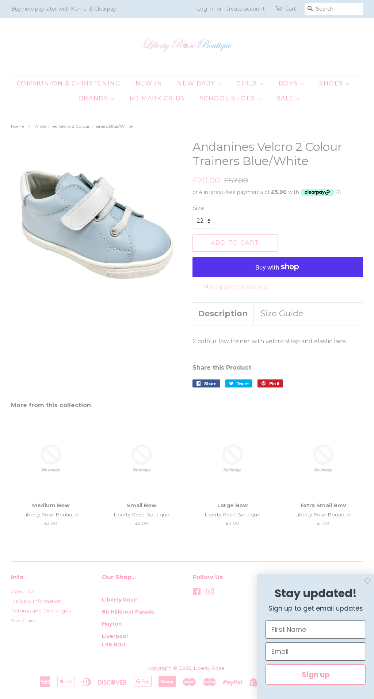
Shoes (332, 83)
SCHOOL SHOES (228, 98)
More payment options (235, 286)
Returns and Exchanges (41, 611)
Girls (247, 83)
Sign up (316, 674)
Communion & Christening (69, 83)
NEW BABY (197, 83)
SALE (286, 98)
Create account (245, 8)
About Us (22, 591)
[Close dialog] (367, 580)
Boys (289, 83)
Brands (94, 98)
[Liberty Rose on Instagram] (210, 593)
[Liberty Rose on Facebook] (196, 593)
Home (17, 126)
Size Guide (282, 313)
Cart (290, 8)
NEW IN (149, 83)
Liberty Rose (210, 668)
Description (223, 313)
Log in (205, 8)
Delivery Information (36, 601)
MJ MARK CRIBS (157, 98)
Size (198, 208)
